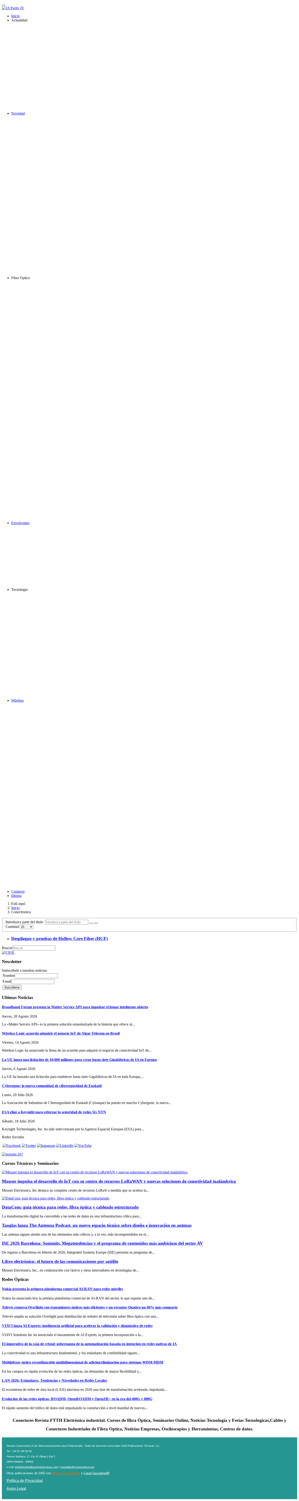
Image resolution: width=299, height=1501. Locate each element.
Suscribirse (12, 987)
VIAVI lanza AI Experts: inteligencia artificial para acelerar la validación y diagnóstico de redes (77, 1326)
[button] (19, 20)
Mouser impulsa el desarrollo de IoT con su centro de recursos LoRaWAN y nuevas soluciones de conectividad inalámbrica (119, 1181)
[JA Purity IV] (13, 8)
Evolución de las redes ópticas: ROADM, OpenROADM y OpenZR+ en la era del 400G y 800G (77, 1399)
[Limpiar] (96, 923)
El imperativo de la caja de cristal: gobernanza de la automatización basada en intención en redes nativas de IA (89, 1344)
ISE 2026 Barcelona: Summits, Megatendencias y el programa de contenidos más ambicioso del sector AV (102, 1243)
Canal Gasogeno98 (96, 1473)
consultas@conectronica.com (77, 1467)
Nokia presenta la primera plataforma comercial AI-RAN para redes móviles (62, 1289)
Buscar (7, 948)
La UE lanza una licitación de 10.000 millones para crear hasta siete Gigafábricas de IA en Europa (79, 1060)
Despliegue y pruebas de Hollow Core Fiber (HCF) (59, 938)
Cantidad (13, 927)
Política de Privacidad (25, 1481)
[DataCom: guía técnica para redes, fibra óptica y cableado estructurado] (55, 1198)
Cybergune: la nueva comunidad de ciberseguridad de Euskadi (52, 1086)
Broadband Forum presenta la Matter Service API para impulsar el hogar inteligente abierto (75, 1007)
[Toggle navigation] (4, 5)
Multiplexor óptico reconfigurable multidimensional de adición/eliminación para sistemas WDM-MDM (82, 1362)
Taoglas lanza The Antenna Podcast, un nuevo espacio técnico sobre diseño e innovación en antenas (97, 1225)
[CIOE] (8, 952)
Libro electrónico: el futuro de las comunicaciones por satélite (60, 1261)
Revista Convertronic (66, 1473)
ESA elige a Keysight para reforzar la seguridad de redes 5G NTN (54, 1112)
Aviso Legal (16, 1489)
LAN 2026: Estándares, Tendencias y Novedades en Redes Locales (54, 1380)
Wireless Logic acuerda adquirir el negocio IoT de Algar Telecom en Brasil (61, 1033)
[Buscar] (91, 923)
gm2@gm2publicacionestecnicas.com (36, 1467)
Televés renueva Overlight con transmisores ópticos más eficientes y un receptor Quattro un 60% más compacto (90, 1307)
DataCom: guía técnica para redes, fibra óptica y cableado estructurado (70, 1207)
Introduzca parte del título (25, 922)
